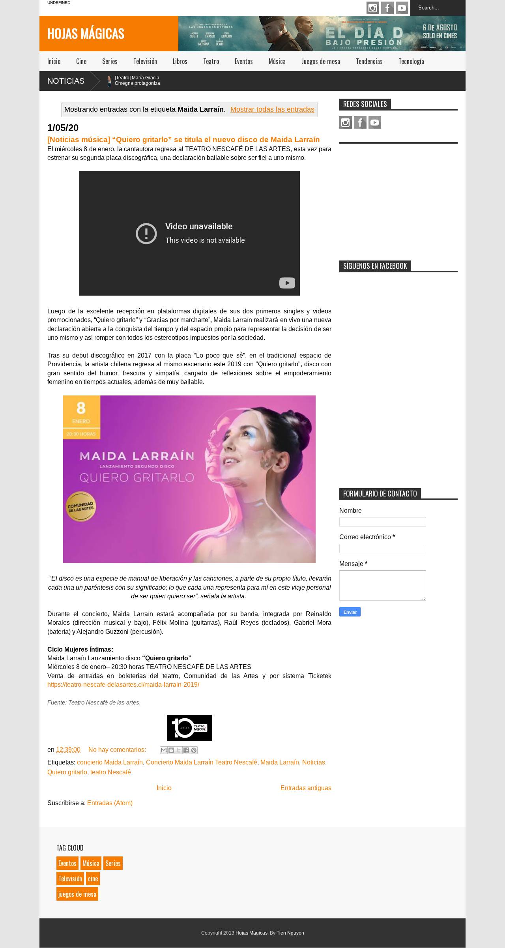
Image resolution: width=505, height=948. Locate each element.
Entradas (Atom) (110, 803)
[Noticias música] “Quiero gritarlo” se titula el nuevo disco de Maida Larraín (183, 139)
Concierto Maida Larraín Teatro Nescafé (201, 762)
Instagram (373, 8)
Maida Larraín (279, 762)
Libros (180, 61)
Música (277, 61)
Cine (81, 61)
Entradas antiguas (306, 788)
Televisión (145, 61)
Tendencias (369, 61)
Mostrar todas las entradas (272, 109)
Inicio (53, 61)
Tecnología (411, 61)
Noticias (65, 81)
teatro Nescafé (110, 772)
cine (93, 878)
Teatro (211, 61)
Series (110, 61)
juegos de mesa (77, 894)
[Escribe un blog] (171, 750)
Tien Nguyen (290, 933)
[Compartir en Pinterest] (194, 750)
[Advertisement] (398, 197)
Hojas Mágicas (85, 33)
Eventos (244, 61)
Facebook (387, 8)
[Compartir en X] (179, 750)
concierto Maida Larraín (110, 762)
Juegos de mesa (320, 61)
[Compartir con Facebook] (186, 750)
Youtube (402, 8)
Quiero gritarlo (67, 772)
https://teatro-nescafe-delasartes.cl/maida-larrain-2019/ (123, 684)
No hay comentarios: (118, 749)
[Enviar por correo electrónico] (164, 750)
